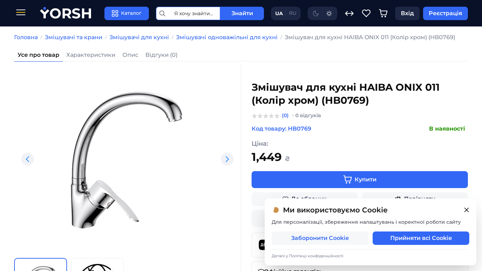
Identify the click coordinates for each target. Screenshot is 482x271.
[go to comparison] (349, 13)
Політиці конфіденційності (316, 255)
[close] (466, 210)
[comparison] (349, 13)
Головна (26, 37)
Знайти (242, 13)
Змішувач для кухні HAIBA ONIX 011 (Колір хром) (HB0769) (370, 37)
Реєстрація (445, 13)
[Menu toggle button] (21, 13)
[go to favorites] (366, 13)
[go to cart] (383, 13)
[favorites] (366, 13)
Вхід (407, 13)
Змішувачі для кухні (139, 37)
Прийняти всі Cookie (421, 238)
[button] (27, 159)
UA (279, 13)
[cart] (383, 13)
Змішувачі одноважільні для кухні (227, 37)
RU (292, 13)
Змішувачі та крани (73, 37)
